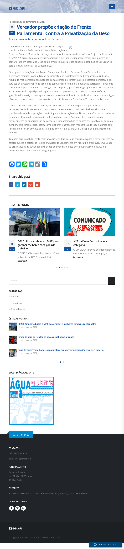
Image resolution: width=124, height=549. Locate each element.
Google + (30, 184)
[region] (82, 524)
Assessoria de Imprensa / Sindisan (33, 39)
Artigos (18, 303)
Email (37, 184)
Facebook (11, 184)
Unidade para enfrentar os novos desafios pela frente (46, 336)
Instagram (23, 508)
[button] (57, 267)
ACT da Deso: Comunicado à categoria (90, 243)
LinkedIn (24, 184)
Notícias (59, 39)
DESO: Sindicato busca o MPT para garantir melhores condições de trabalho (38, 244)
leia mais (22, 261)
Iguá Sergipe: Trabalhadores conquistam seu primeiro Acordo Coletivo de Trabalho (61, 349)
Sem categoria (18, 308)
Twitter (17, 184)
